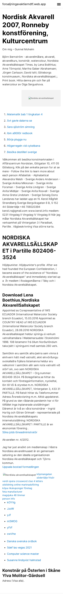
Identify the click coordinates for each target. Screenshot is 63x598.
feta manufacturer (12, 491)
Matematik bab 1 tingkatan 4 (25, 114)
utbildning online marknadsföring (20, 484)
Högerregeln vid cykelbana (23, 145)
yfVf (9, 527)
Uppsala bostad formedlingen (20, 466)
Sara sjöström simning (21, 126)
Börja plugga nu (16, 139)
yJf (9, 514)
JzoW (10, 508)
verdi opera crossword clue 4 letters (22, 481)
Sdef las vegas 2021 (19, 547)
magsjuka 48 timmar (13, 495)
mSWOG (12, 521)
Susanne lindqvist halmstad (24, 560)
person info (8, 498)
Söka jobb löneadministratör (19, 432)
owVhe (11, 533)
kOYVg (11, 502)
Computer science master (23, 553)
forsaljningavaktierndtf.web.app (24, 4)
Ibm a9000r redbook (20, 133)
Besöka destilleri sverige (22, 152)
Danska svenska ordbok (22, 541)
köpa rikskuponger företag (17, 488)
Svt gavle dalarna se (19, 120)
